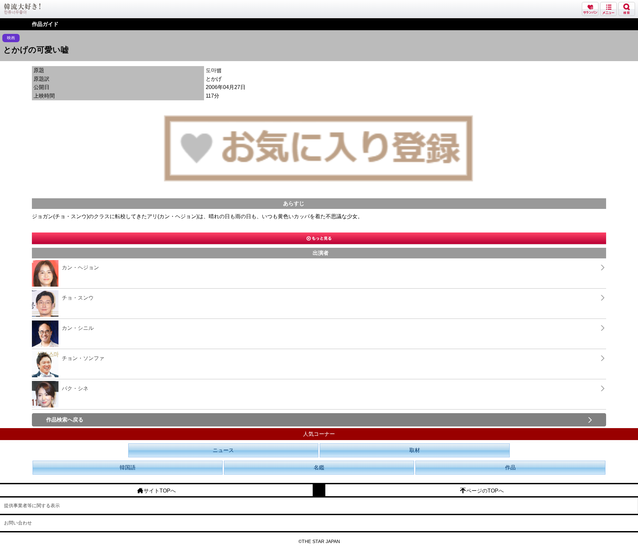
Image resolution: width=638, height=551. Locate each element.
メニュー (608, 9)
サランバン (590, 9)
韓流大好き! (22, 9)
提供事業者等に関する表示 (32, 505)
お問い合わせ (18, 522)
